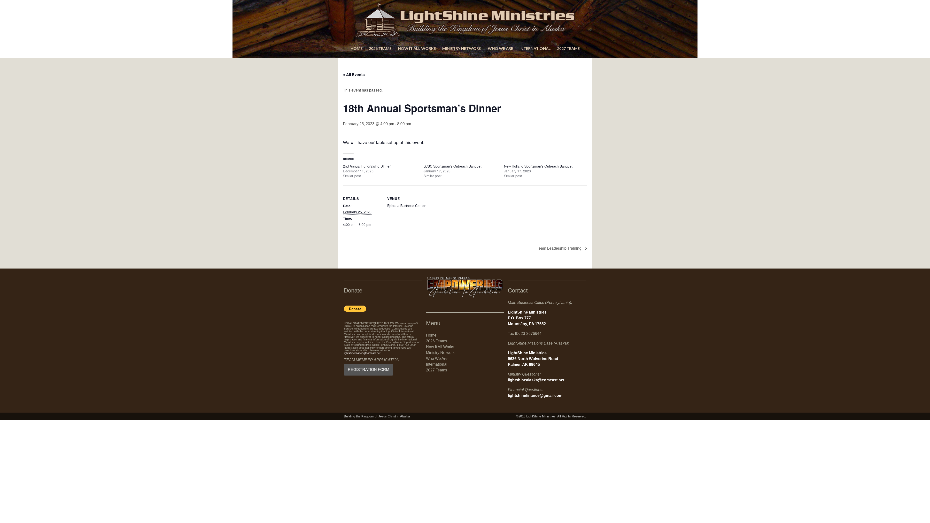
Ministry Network (461, 48)
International (535, 48)
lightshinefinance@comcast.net (362, 353)
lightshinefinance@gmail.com (535, 395)
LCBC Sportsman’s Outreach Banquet (453, 166)
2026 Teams (380, 48)
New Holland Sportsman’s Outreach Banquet (538, 166)
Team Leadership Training (559, 248)
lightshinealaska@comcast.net (536, 380)
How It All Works (417, 48)
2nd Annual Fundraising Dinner (367, 166)
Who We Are (500, 48)
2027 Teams (568, 48)
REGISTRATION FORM (368, 370)
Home (356, 48)
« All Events (354, 74)
